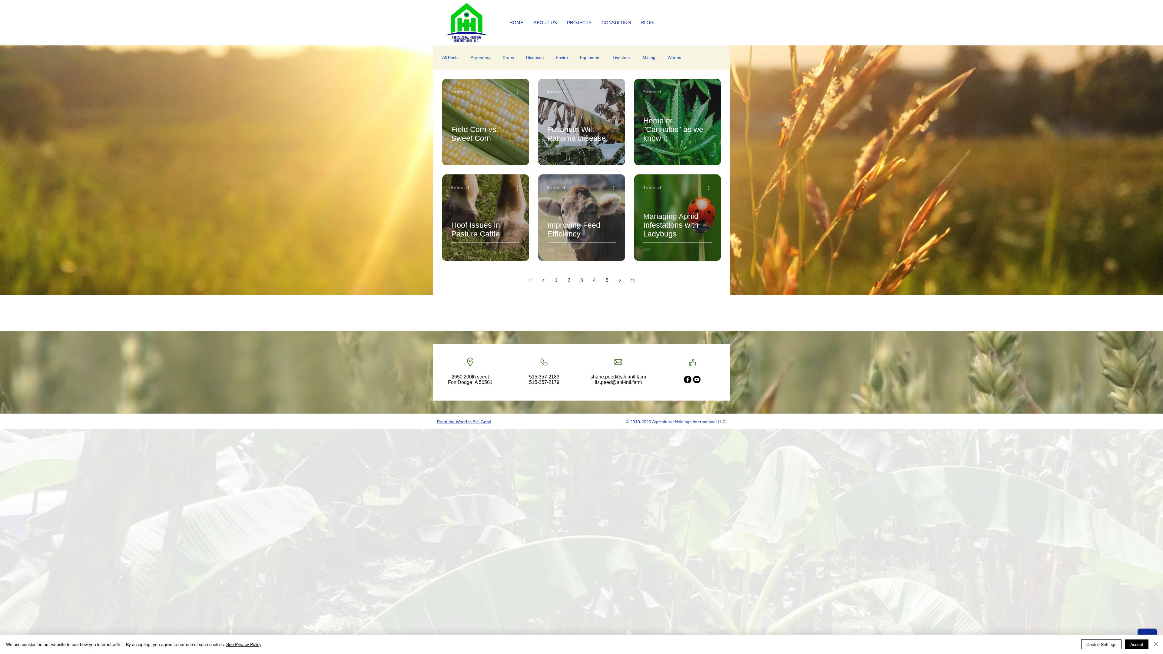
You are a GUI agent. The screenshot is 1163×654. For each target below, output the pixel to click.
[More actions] (519, 92)
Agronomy (480, 57)
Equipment (590, 57)
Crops (508, 57)
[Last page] (632, 280)
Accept (1136, 644)
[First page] (530, 280)
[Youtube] (697, 379)
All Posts (450, 57)
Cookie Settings (1101, 644)
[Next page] (619, 280)
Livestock (622, 57)
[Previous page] (543, 280)
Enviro (562, 57)
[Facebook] (687, 379)
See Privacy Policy (243, 644)
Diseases (535, 57)
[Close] (1155, 644)
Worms (674, 57)
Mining (649, 57)
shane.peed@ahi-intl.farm (618, 376)
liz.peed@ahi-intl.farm (618, 382)
